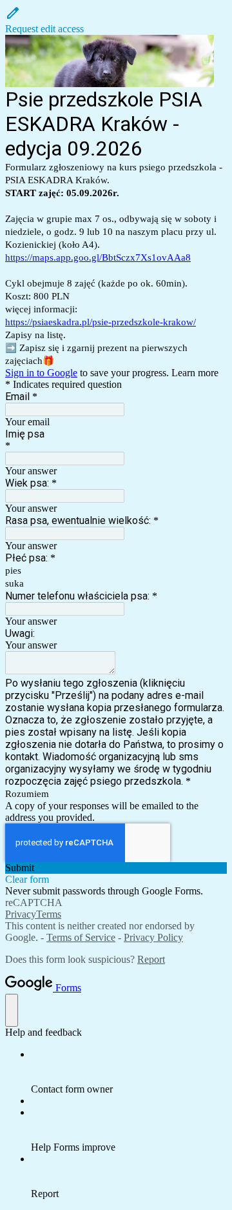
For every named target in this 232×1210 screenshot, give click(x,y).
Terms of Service (80, 937)
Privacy (20, 914)
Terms (48, 914)
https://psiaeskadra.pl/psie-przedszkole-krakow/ (100, 322)
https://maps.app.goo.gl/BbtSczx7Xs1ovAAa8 (98, 257)
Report (151, 959)
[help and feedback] (11, 1010)
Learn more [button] (194, 372)
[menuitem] (129, 1072)
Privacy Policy (153, 937)
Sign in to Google (41, 372)
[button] (116, 20)
